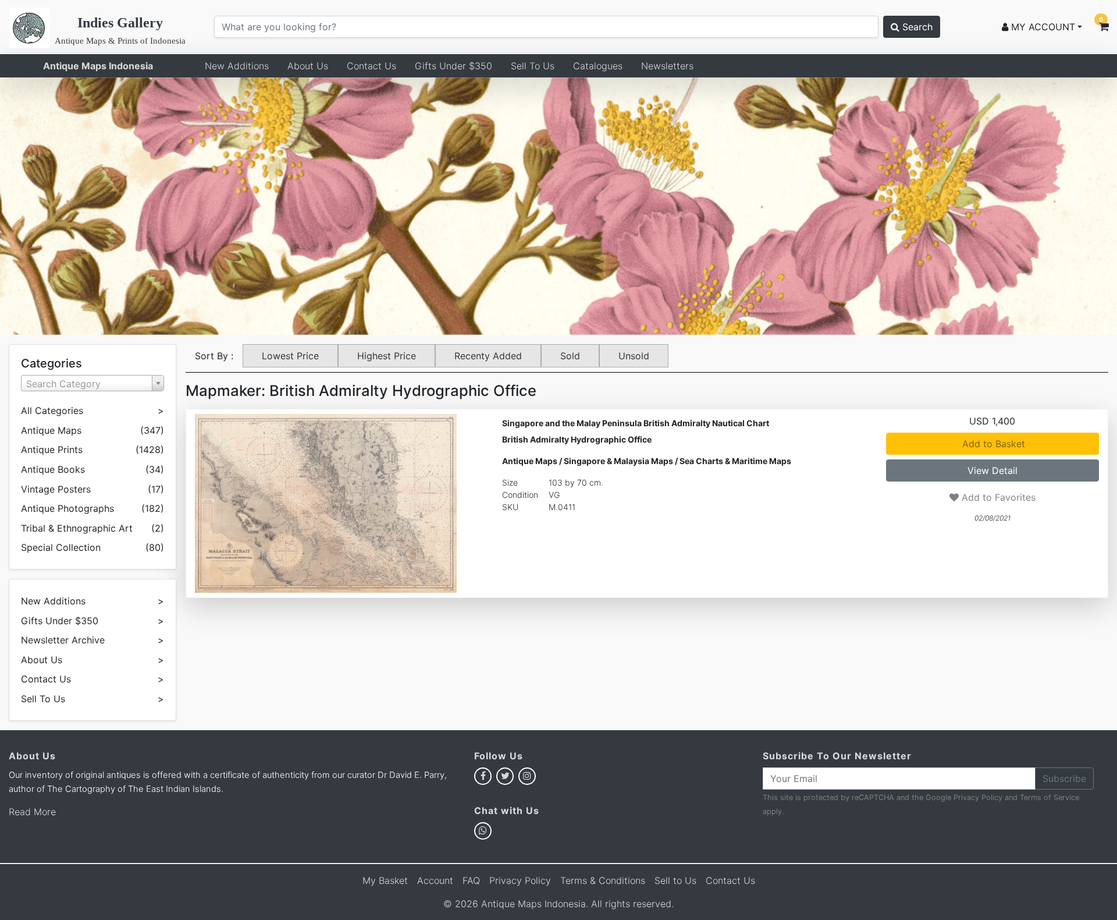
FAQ (471, 880)
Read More (32, 812)
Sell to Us (675, 880)
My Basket (385, 880)
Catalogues (597, 66)
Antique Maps (529, 461)
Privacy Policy (978, 797)
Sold (570, 356)
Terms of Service (1049, 797)
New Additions (237, 66)
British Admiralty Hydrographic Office (577, 439)
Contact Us (371, 66)
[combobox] (92, 383)
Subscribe (1064, 778)
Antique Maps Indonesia (98, 66)
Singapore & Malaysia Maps (618, 461)
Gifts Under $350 (453, 66)
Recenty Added (488, 356)
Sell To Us (532, 66)
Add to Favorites (997, 497)
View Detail (992, 470)
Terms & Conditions (602, 880)
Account (435, 880)
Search (916, 27)
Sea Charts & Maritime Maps (735, 461)
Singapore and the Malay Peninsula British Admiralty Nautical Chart (635, 423)
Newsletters (667, 66)
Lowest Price (290, 356)
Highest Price (386, 356)
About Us (307, 66)
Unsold (633, 356)
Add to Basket (992, 444)
